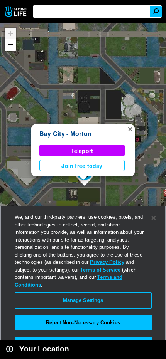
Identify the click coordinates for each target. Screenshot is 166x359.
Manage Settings (83, 300)
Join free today (81, 165)
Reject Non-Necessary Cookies (83, 322)
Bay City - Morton (65, 133)
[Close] (153, 218)
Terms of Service (100, 270)
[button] (130, 128)
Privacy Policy (107, 262)
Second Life (16, 11)
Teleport (82, 150)
